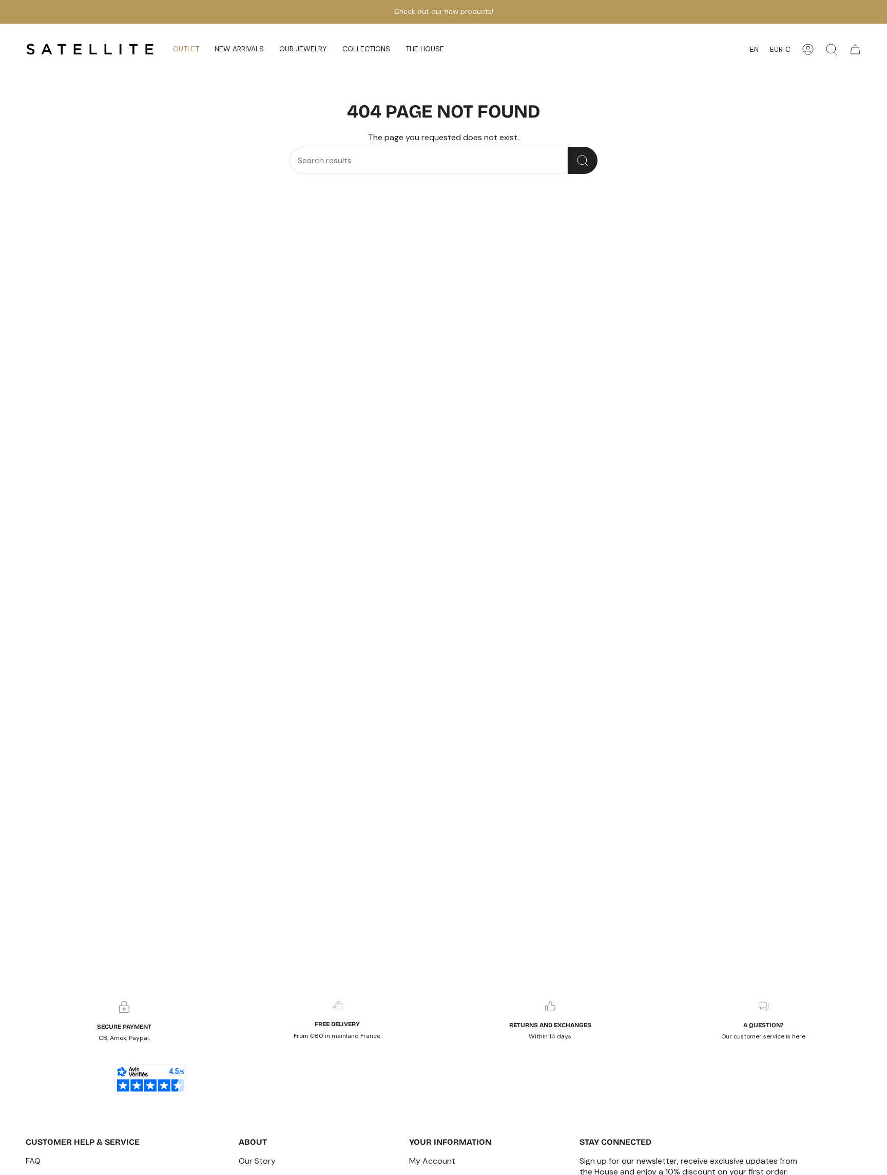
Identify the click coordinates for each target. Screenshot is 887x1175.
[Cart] (855, 49)
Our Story (257, 1160)
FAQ (33, 1160)
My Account (432, 1160)
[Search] (582, 160)
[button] (239, 49)
